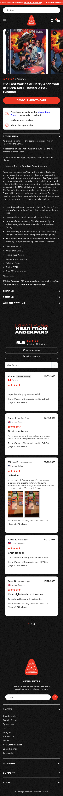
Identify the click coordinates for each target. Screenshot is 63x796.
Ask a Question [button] (33, 356)
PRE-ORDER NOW (24, 2)
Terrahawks (8, 752)
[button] (4, 20)
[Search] (6, 10)
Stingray (7, 732)
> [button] (37, 624)
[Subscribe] (55, 697)
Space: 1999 (8, 724)
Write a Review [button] (33, 350)
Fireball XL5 (8, 736)
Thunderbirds (9, 715)
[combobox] (31, 10)
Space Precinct (10, 748)
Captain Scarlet (10, 720)
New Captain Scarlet (12, 744)
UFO (5, 728)
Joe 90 (6, 740)
